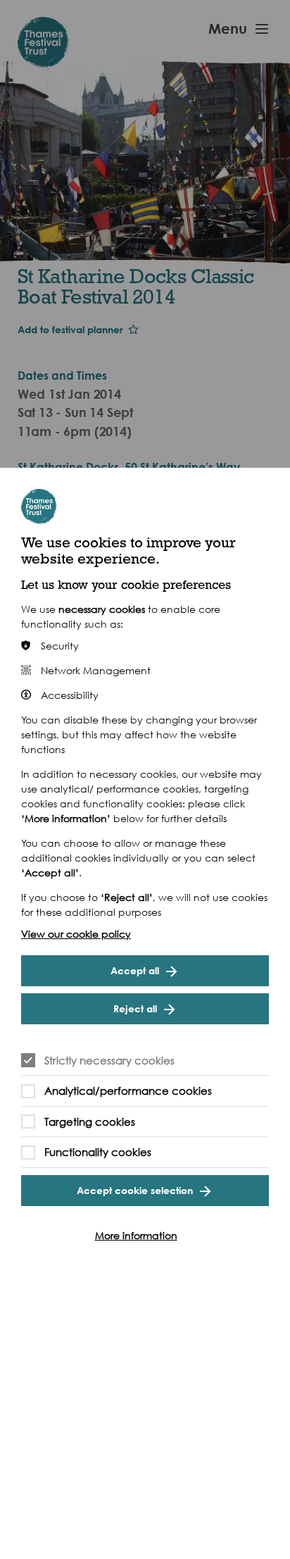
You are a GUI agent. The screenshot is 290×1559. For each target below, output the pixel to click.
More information (136, 1235)
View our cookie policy (76, 934)
